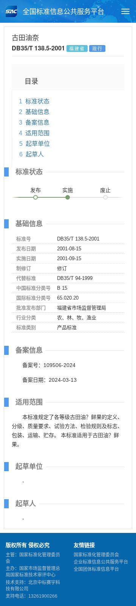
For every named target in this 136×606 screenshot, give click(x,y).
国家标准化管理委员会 (96, 555)
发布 (35, 190)
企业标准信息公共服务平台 (101, 562)
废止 (105, 190)
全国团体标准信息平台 (96, 569)
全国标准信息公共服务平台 (62, 12)
